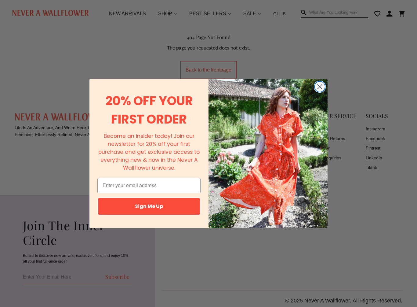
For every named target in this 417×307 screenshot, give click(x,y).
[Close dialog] (319, 86)
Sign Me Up (149, 206)
